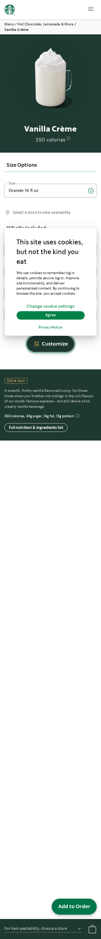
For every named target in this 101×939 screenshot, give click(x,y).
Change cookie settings (51, 306)
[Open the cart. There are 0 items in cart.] (92, 930)
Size (12, 183)
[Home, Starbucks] (9, 10)
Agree (50, 315)
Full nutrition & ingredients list (36, 427)
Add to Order (74, 906)
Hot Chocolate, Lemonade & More (46, 24)
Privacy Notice (50, 327)
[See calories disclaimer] (68, 138)
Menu (9, 24)
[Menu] (91, 9)
